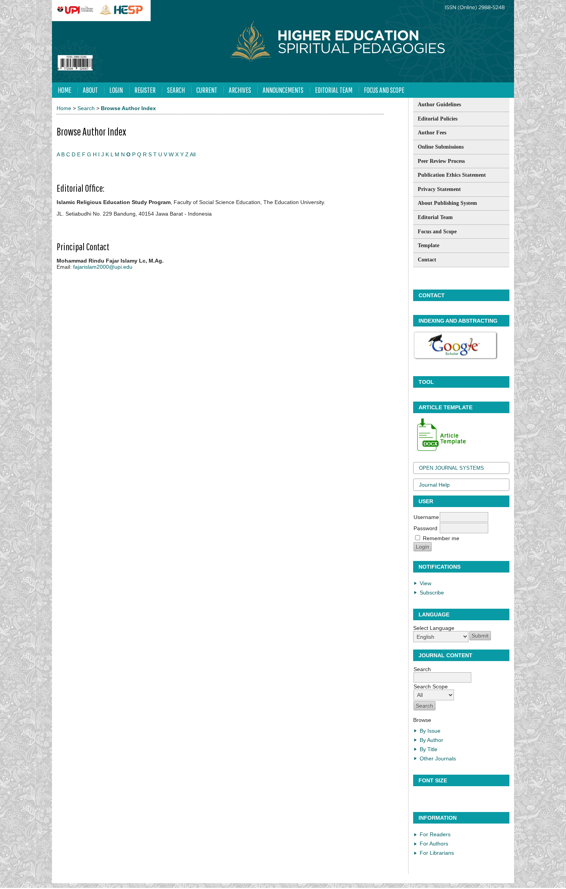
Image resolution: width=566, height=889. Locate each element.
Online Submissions (441, 147)
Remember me (441, 538)
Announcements (283, 89)
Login (116, 89)
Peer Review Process (441, 161)
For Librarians (437, 853)
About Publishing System (447, 203)
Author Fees (432, 133)
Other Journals (438, 758)
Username (426, 517)
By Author (431, 740)
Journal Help (434, 485)
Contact (427, 260)
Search (176, 89)
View (425, 583)
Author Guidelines (439, 104)
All (193, 154)
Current (206, 89)
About (90, 89)
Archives (240, 89)
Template (428, 245)
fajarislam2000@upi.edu (102, 267)
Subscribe (432, 592)
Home (64, 89)
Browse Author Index (128, 108)
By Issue (430, 731)
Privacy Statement (439, 189)
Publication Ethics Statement (452, 175)
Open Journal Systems (451, 468)
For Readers (435, 834)
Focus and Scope (437, 231)
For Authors (434, 843)
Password (425, 528)
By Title (428, 749)
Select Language (433, 628)
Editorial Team (435, 217)
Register (145, 89)
